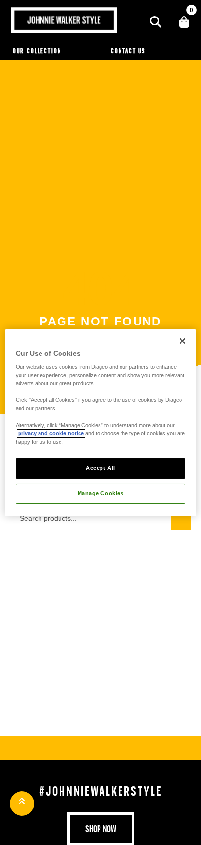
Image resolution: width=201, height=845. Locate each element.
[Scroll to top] (22, 803)
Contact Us (128, 50)
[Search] (155, 22)
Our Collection (37, 50)
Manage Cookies (101, 493)
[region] (100, 422)
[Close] (182, 340)
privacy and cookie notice (51, 433)
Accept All (100, 468)
